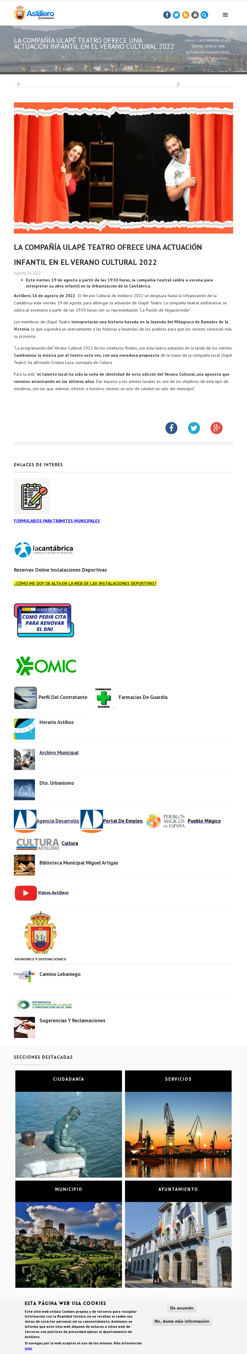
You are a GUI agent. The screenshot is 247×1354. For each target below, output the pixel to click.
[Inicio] (34, 11)
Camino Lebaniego (60, 974)
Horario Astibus (56, 722)
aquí (28, 1348)
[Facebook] (167, 15)
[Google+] (221, 429)
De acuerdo (182, 1308)
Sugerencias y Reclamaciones (72, 1020)
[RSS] (186, 15)
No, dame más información (182, 1321)
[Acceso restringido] (195, 15)
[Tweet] (176, 15)
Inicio (190, 40)
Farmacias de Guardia (143, 697)
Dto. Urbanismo (56, 783)
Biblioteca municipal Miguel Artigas (78, 862)
